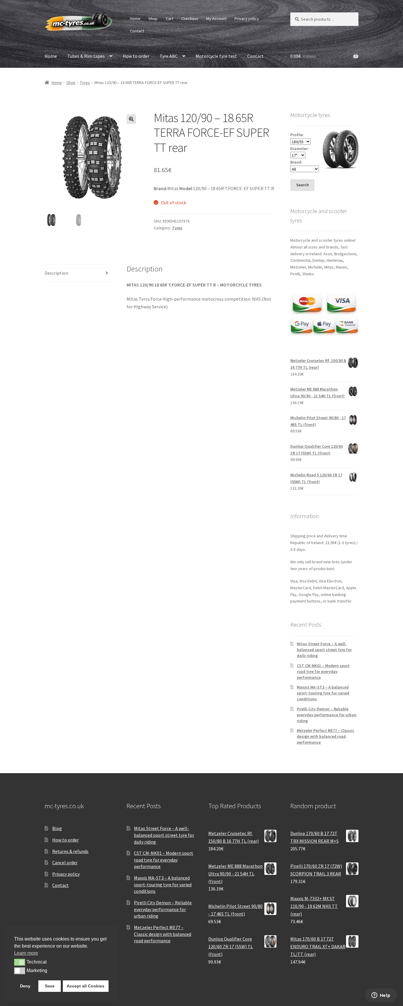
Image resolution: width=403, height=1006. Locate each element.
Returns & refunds (70, 851)
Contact (137, 31)
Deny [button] (25, 986)
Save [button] (50, 986)
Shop (153, 18)
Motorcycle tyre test (216, 56)
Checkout (189, 18)
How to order (136, 56)
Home (135, 18)
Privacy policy (247, 18)
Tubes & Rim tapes (86, 56)
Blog (57, 828)
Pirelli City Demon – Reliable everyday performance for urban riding (326, 714)
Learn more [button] (26, 953)
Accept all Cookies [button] (85, 986)
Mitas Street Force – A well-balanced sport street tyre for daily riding (324, 649)
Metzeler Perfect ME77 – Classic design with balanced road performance (325, 736)
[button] (131, 119)
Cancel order (65, 862)
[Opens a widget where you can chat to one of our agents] (381, 995)
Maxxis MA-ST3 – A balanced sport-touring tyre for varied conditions (323, 693)
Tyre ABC (169, 56)
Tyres (85, 82)
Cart (169, 18)
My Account (216, 18)
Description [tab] (56, 273)
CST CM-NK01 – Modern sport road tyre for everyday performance (323, 671)
